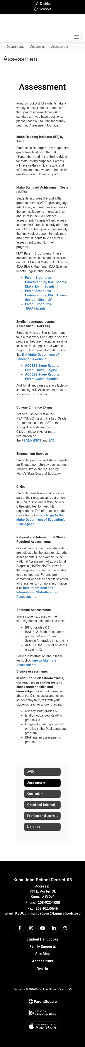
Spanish (50, 286)
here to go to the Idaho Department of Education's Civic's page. (40, 519)
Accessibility (42, 961)
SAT (51, 440)
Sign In (42, 968)
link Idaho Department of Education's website (37, 356)
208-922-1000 (49, 902)
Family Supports (42, 946)
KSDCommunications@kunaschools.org (48, 913)
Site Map (42, 954)
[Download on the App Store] (42, 1026)
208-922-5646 (47, 908)
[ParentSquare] (42, 1001)
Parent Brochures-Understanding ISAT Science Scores (46, 295)
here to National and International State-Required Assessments (37, 592)
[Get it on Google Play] (42, 1013)
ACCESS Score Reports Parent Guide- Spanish (42, 376)
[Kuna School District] (42, 25)
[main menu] (77, 36)
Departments (15, 46)
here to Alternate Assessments (36, 662)
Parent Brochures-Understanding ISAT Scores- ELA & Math (46, 281)
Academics (37, 46)
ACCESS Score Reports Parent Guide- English (42, 367)
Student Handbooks (42, 939)
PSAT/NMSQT (31, 440)
